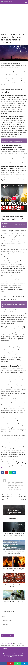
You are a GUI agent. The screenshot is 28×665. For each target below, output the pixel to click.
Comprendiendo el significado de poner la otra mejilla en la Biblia (7, 497)
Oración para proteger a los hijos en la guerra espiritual (21, 497)
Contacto (14, 655)
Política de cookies (16, 657)
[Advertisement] (14, 18)
